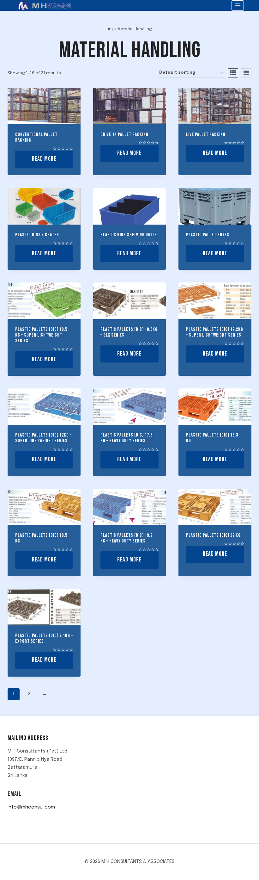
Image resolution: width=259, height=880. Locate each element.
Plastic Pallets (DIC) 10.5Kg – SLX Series (129, 332)
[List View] (246, 73)
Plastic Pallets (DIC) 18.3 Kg (212, 438)
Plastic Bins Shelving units (128, 235)
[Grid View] (233, 73)
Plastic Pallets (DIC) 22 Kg (213, 535)
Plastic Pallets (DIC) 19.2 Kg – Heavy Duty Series (126, 538)
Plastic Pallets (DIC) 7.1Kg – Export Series (44, 638)
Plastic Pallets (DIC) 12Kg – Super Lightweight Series (43, 438)
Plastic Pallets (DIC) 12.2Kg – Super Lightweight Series (214, 332)
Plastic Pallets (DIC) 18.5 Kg (41, 538)
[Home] (109, 29)
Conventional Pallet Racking (36, 137)
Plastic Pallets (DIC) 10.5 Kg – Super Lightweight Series (41, 335)
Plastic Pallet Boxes (207, 235)
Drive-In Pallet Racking (124, 135)
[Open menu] (238, 5)
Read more (44, 159)
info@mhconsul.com (31, 807)
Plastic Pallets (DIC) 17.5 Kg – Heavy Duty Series (126, 438)
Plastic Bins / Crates (37, 235)
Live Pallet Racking (206, 135)
